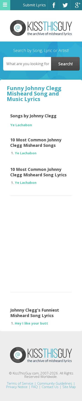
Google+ (76, 7)
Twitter (64, 7)
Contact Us (50, 386)
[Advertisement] (41, 242)
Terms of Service (20, 383)
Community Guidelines (54, 383)
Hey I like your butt (31, 323)
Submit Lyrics (34, 4)
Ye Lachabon (21, 125)
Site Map (69, 386)
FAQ (34, 386)
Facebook (53, 7)
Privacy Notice (17, 386)
